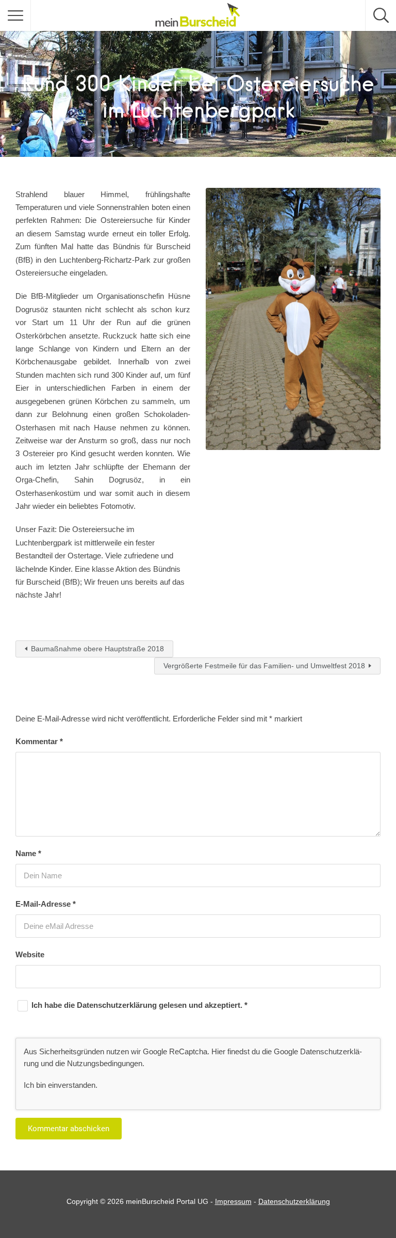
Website (29, 954)
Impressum (233, 1201)
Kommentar (39, 741)
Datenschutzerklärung (118, 1005)
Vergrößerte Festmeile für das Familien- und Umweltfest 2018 (264, 666)
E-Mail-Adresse (45, 903)
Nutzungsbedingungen (104, 1063)
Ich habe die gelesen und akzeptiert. (139, 1005)
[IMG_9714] (293, 319)
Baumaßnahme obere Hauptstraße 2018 (97, 649)
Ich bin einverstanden (59, 1085)
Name (28, 853)
